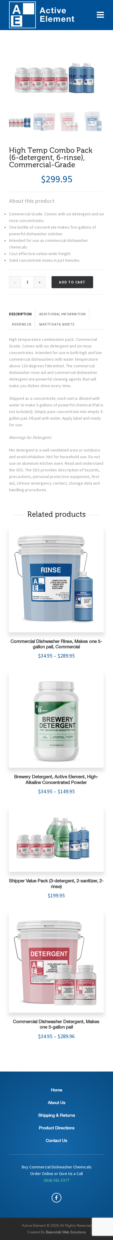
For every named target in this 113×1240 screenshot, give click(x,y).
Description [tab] (20, 314)
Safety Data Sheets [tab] (56, 324)
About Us (56, 1102)
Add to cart (72, 282)
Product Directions (56, 1127)
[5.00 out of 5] (56, 580)
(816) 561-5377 (56, 1180)
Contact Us (56, 1140)
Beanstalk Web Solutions (66, 1232)
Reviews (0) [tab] (22, 324)
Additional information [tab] (62, 314)
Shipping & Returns (56, 1115)
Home (56, 1089)
